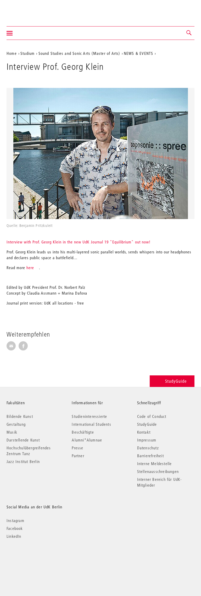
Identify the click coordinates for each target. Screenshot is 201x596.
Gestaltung (16, 424)
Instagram (15, 520)
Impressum (147, 440)
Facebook (15, 528)
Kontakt (143, 432)
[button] (189, 33)
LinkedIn (14, 536)
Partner (78, 455)
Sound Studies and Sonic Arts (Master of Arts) (79, 53)
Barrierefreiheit (150, 455)
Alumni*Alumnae (87, 440)
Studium (27, 53)
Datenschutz (148, 447)
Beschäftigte (83, 432)
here (30, 267)
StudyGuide (176, 381)
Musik (12, 432)
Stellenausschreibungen (158, 471)
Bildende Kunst (20, 416)
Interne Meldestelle (154, 463)
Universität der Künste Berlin (27, 10)
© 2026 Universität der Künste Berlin (34, 558)
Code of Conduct (151, 416)
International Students (91, 424)
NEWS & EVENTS (138, 53)
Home (12, 53)
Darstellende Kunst (23, 440)
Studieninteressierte (89, 416)
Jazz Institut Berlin (23, 461)
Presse (77, 447)
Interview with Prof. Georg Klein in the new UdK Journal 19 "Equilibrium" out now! (78, 241)
